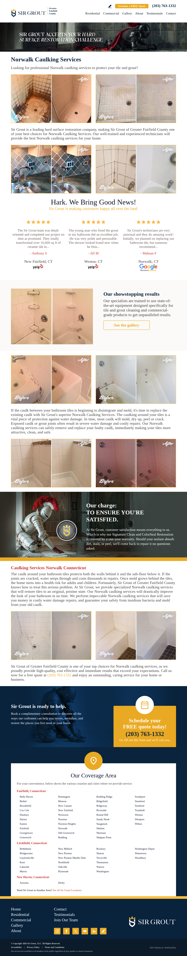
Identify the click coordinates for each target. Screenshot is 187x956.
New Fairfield (65, 810)
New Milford (65, 848)
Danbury (24, 814)
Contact (171, 13)
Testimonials (154, 13)
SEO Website (155, 948)
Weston (139, 814)
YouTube (85, 931)
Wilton (138, 823)
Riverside (101, 810)
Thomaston (102, 862)
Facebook (66, 931)
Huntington (64, 796)
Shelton (100, 828)
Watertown (140, 853)
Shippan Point (103, 837)
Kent (22, 862)
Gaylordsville (27, 857)
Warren (100, 866)
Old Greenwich (66, 832)
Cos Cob (24, 810)
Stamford (140, 801)
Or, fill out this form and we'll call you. (144, 740)
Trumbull (140, 810)
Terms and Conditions (54, 947)
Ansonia (24, 882)
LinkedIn (94, 931)
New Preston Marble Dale (72, 857)
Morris (23, 871)
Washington (102, 871)
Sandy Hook (103, 819)
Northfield (63, 862)
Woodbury (140, 857)
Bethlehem (25, 848)
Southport (140, 796)
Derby (61, 882)
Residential (92, 13)
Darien (23, 819)
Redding (62, 837)
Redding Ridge (104, 796)
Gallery (127, 13)
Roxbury (101, 848)
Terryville (101, 857)
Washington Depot (145, 848)
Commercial (111, 13)
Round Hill (102, 814)
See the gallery (126, 325)
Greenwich (25, 837)
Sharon (100, 853)
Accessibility (16, 947)
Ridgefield (102, 801)
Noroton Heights (67, 823)
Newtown (63, 814)
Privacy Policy (33, 947)
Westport (139, 819)
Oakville (62, 866)
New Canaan (65, 805)
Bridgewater (26, 853)
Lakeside (24, 866)
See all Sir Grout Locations (67, 890)
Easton (23, 823)
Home (16, 909)
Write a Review (109, 6)
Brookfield (25, 805)
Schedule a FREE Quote (132, 6)
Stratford (139, 805)
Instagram (57, 931)
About (139, 13)
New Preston (65, 853)
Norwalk (62, 828)
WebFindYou (170, 948)
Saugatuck (101, 823)
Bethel (23, 801)
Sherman (101, 832)
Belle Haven (26, 796)
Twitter (75, 931)
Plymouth (63, 871)
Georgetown (26, 832)
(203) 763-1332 (164, 6)
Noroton (62, 819)
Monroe (62, 801)
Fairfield (24, 828)
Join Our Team (66, 920)
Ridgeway (101, 805)
